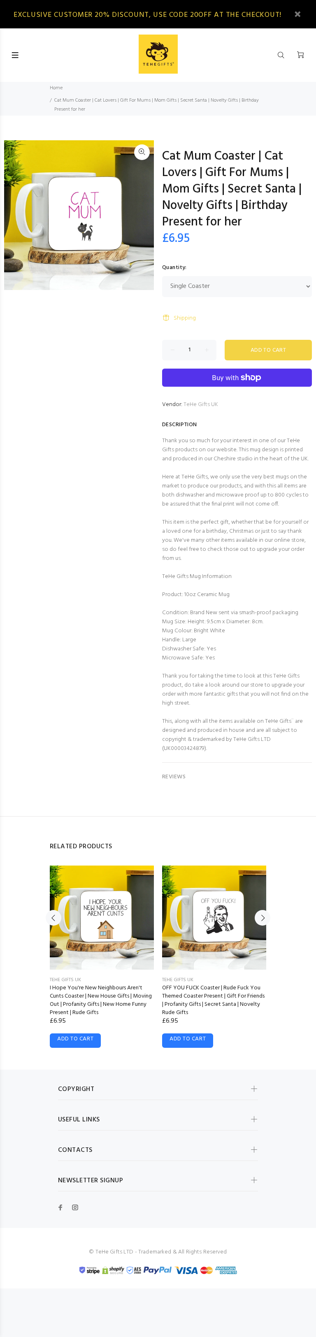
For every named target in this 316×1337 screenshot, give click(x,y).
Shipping (185, 318)
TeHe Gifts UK (201, 404)
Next (262, 918)
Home (56, 88)
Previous (53, 918)
